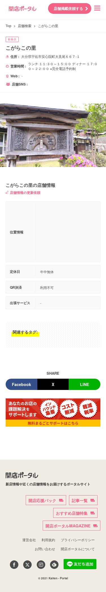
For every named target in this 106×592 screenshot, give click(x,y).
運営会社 (29, 539)
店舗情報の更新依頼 (25, 192)
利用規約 (48, 539)
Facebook (21, 384)
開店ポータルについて (78, 548)
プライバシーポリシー (78, 539)
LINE (84, 384)
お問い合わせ (45, 548)
